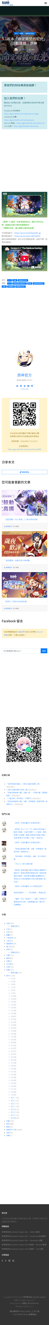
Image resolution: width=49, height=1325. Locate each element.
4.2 (12, 1048)
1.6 (12, 984)
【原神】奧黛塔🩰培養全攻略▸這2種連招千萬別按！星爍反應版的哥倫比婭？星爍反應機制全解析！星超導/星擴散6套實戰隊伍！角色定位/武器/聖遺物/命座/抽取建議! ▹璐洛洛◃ (30, 876)
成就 (8, 949)
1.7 (12, 987)
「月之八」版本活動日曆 (23, 864)
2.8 (12, 1013)
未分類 (8, 964)
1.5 (12, 981)
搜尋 (44, 651)
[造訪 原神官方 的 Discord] (32, 386)
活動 (8, 970)
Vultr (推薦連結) (30, 1314)
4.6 (12, 1060)
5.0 (12, 1068)
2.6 (12, 1007)
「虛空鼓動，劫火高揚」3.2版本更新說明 (21, 519)
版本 (8, 975)
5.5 (12, 1083)
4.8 (12, 1065)
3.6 (12, 1034)
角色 (8, 1124)
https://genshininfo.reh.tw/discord (30, 123)
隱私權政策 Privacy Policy (20, 1311)
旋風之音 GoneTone (30, 1303)
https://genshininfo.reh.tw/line (25, 126)
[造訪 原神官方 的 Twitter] (24, 386)
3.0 (12, 1016)
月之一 (13, 1097)
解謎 (8, 1127)
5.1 (12, 1071)
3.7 (12, 1036)
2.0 (12, 990)
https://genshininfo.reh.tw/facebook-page (21, 113)
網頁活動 (14, 972)
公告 (8, 929)
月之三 (13, 1103)
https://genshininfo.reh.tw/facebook (19, 120)
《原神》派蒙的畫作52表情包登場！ (27, 823)
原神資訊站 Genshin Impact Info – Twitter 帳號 (21, 1232)
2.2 (12, 996)
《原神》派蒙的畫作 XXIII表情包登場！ (28, 886)
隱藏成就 (14, 952)
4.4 (12, 1054)
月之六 (13, 1115)
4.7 (12, 1063)
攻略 (8, 955)
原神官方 (25, 50)
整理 (8, 958)
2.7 (12, 1010)
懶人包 (8, 946)
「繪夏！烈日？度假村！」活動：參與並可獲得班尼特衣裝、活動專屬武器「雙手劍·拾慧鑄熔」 (30, 902)
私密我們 (21, 631)
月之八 (13, 1112)
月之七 (13, 1100)
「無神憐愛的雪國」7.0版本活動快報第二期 (22, 784)
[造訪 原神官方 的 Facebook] (21, 386)
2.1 (12, 993)
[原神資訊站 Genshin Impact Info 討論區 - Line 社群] (24, 744)
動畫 (8, 935)
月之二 (13, 1106)
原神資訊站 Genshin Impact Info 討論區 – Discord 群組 (24, 1244)
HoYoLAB (24, 389)
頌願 (8, 1135)
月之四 (13, 1118)
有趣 (8, 961)
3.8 (12, 1039)
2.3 (12, 999)
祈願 (8, 1121)
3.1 (12, 1019)
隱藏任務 (14, 926)
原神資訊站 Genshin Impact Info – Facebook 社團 (22, 1240)
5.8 (12, 1092)
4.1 (12, 1045)
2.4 (12, 1001)
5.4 (12, 1080)
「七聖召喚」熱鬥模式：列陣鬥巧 (19, 798)
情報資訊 (9, 943)
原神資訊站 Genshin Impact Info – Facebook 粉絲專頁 (24, 1236)
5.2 (12, 1074)
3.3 (12, 1025)
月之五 (13, 1109)
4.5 (12, 1057)
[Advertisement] (24, 160)
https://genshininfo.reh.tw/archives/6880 (24, 449)
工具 (8, 940)
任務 (8, 923)
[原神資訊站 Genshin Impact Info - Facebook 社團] (5, 1260)
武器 (8, 967)
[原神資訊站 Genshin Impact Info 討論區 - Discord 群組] (9, 1260)
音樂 (8, 1132)
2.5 (12, 1004)
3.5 (12, 1031)
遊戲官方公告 (11, 1129)
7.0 (12, 1094)
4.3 (12, 1051)
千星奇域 (9, 938)
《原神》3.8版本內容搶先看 (15, 601)
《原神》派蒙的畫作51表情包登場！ (27, 842)
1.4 (12, 978)
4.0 (12, 1042)
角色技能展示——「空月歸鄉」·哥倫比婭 (29, 892)
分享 (8, 932)
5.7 (12, 1089)
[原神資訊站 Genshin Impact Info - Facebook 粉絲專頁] (3, 1260)
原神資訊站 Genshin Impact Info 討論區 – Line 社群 (22, 1248)
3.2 (12, 1022)
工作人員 (35, 1311)
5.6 (12, 1086)
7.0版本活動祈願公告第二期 (16, 789)
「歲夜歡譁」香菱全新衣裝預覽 (17, 560)
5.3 (12, 1077)
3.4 (12, 1028)
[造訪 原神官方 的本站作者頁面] (16, 50)
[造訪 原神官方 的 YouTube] (28, 386)
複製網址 (25, 472)
